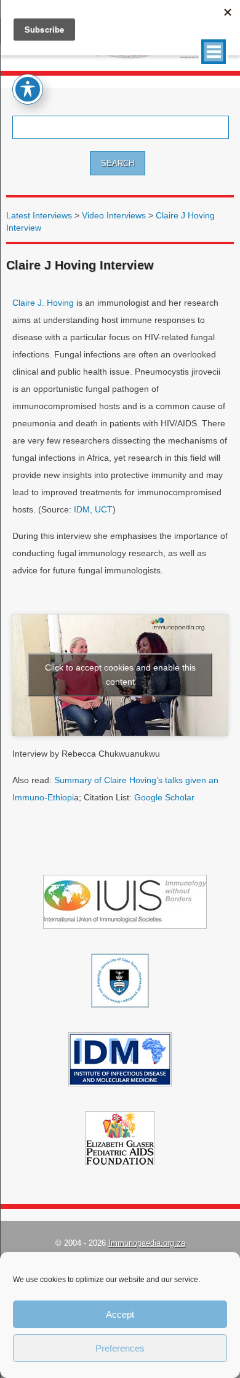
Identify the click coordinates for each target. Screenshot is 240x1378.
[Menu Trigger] (213, 51)
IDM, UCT (93, 509)
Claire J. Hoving (43, 303)
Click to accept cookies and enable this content (120, 675)
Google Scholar (164, 797)
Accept (120, 1314)
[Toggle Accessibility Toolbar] (27, 89)
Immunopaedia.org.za (146, 1243)
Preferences (120, 1348)
